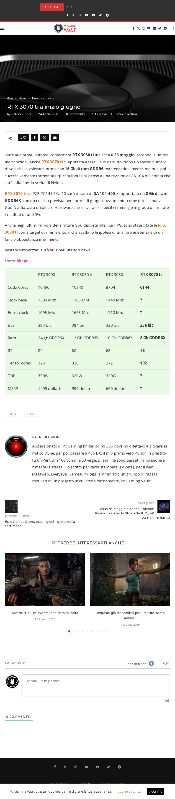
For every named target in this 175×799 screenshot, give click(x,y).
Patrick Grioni (21, 114)
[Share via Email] (55, 137)
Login (165, 663)
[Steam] (100, 15)
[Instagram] (80, 15)
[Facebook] (67, 15)
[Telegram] (107, 15)
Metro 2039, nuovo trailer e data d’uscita (45, 613)
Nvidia (12, 414)
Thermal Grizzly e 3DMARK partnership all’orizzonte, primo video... (95, 7)
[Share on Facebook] (34, 137)
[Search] (172, 28)
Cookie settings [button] (129, 791)
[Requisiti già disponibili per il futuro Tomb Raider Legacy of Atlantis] (130, 579)
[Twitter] (73, 15)
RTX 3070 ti (30, 414)
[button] (67, 7)
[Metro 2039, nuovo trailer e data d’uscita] (45, 579)
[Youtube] (86, 15)
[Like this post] (24, 137)
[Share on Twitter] (44, 137)
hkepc (22, 260)
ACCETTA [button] (155, 791)
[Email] (93, 15)
